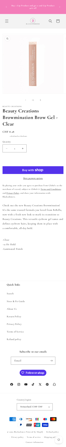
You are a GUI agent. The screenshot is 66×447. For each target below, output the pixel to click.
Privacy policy (17, 437)
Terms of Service (15, 331)
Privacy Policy (14, 324)
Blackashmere (20, 432)
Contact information (34, 442)
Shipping (6, 136)
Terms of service (34, 437)
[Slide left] (25, 100)
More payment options (33, 178)
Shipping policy (51, 437)
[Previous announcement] (6, 7)
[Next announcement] (59, 7)
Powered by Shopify (34, 432)
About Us (12, 308)
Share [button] (9, 259)
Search (10, 293)
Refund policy (14, 339)
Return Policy (14, 316)
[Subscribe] (51, 361)
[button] (6, 21)
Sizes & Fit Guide (16, 301)
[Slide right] (40, 100)
